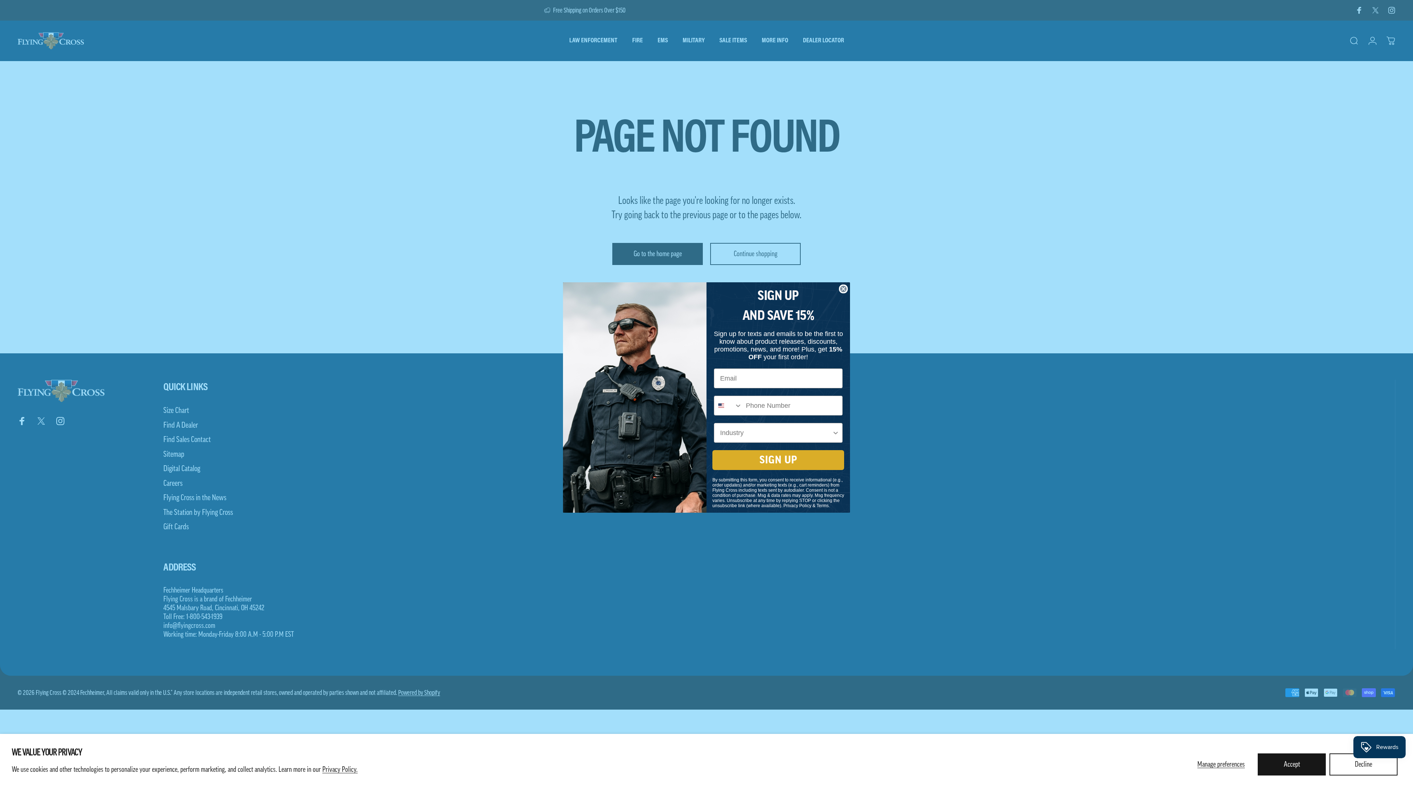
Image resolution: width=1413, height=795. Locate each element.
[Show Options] (835, 432)
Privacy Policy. (340, 769)
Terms (823, 505)
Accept (1292, 764)
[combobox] (728, 405)
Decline (1363, 764)
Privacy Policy (797, 505)
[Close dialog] (843, 289)
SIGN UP (778, 460)
